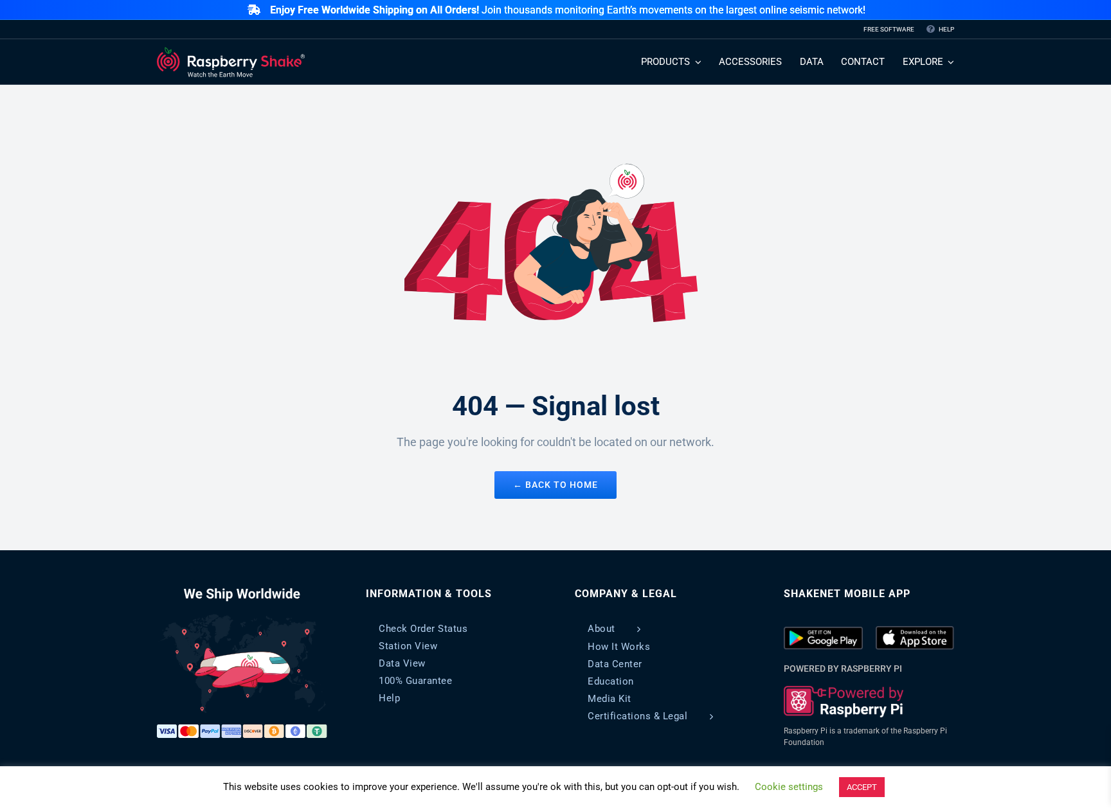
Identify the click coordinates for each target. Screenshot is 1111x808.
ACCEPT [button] (862, 787)
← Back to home (555, 485)
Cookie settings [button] (789, 787)
